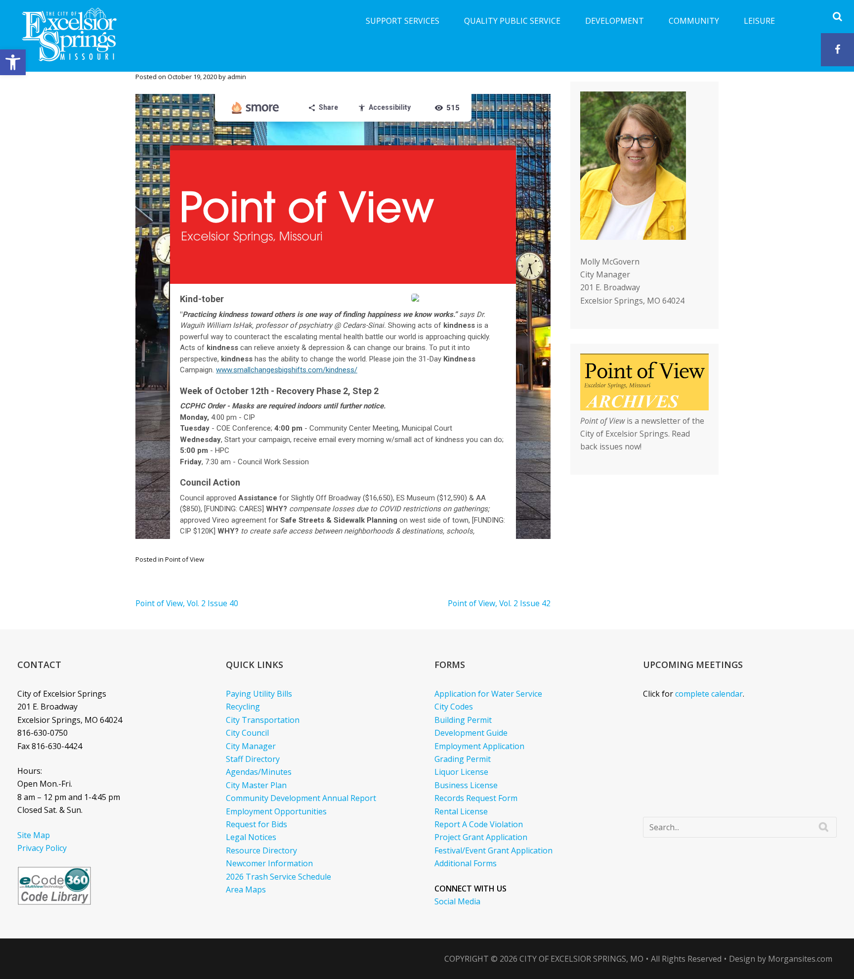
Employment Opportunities (276, 811)
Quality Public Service (512, 20)
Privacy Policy (42, 848)
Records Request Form (475, 798)
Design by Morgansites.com (780, 958)
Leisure (759, 20)
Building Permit (463, 719)
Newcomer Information (269, 863)
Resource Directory (261, 850)
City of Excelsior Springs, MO (581, 958)
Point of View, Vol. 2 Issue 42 (499, 603)
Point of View (184, 559)
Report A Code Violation (478, 824)
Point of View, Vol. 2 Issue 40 (186, 603)
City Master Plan (256, 785)
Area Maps (246, 889)
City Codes (453, 706)
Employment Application (479, 746)
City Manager (251, 746)
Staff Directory (253, 759)
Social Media (457, 901)
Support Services (402, 20)
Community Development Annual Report (301, 798)
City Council (247, 732)
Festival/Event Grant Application (493, 850)
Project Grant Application (480, 837)
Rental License (461, 811)
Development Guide (471, 732)
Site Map (33, 835)
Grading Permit (462, 759)
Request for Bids (256, 824)
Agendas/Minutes (259, 771)
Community (694, 20)
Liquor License (461, 771)
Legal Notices (251, 837)
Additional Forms (465, 863)
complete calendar (709, 693)
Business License (466, 785)
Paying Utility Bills (259, 693)
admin (236, 76)
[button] (13, 62)
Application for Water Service (488, 693)
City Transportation (262, 719)
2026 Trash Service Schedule (278, 876)
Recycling (243, 706)
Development (614, 20)
